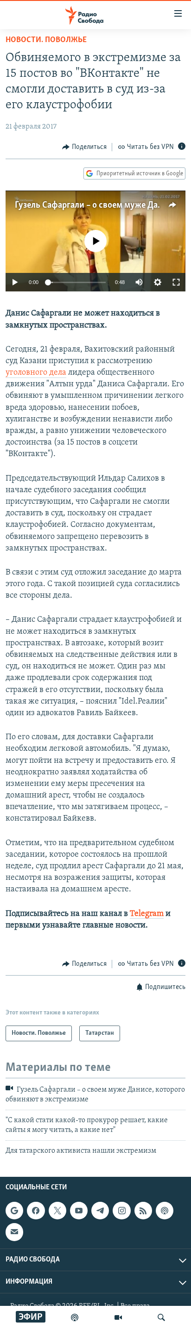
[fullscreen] (176, 282)
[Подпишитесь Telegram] (100, 1210)
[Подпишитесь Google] (14, 1210)
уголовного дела (36, 373)
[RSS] (143, 1210)
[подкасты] (75, 1317)
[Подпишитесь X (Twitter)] (57, 1210)
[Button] (84, 147)
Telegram (147, 914)
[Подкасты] (164, 1210)
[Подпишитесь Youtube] (79, 1210)
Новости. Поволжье (46, 40)
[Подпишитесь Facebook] (36, 1210)
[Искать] (161, 1317)
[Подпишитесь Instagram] (121, 1210)
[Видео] (118, 1317)
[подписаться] (14, 1232)
